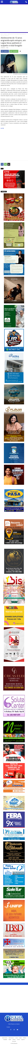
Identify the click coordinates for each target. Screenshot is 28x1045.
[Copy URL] (12, 164)
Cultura (18, 1039)
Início (2, 34)
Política (14, 1039)
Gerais (20, 1037)
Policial (5, 34)
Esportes (23, 1039)
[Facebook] (2, 164)
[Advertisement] (14, 18)
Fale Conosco (11, 1037)
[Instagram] (14, 1029)
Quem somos (4, 1037)
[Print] (8, 164)
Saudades (5, 1039)
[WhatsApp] (5, 164)
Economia (14, 1041)
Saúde (10, 1039)
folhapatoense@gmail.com (15, 1027)
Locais (16, 1037)
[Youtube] (17, 1029)
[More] (20, 51)
